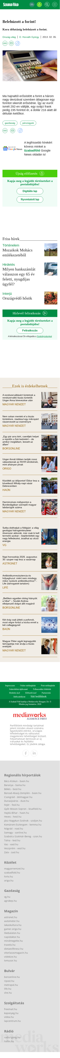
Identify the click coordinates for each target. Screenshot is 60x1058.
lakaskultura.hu (12, 925)
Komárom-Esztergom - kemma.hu (22, 824)
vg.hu (7, 896)
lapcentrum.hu (12, 1020)
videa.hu (9, 1017)
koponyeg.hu (11, 1013)
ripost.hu (9, 980)
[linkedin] (34, 753)
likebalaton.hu (12, 933)
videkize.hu (10, 956)
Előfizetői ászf (30, 693)
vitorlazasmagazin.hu (16, 952)
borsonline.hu (12, 977)
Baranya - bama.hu (14, 785)
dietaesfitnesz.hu (13, 948)
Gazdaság (10, 123)
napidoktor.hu (12, 937)
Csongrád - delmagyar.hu (18, 797)
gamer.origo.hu (12, 929)
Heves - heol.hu (12, 816)
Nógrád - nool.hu (13, 828)
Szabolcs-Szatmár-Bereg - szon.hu (23, 836)
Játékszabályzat (19, 697)
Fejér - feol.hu (12, 804)
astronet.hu (10, 917)
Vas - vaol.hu (11, 844)
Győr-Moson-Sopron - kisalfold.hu (23, 808)
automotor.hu (11, 921)
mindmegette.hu (13, 940)
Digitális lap (30, 191)
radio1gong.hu (12, 1037)
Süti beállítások (39, 696)
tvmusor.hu (10, 960)
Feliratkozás (30, 330)
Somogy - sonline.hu (15, 832)
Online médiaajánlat (28, 685)
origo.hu (8, 880)
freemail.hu (10, 1009)
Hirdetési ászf (14, 693)
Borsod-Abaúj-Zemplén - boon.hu (22, 793)
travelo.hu (9, 944)
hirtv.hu (8, 876)
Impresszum (10, 685)
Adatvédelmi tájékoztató (18, 689)
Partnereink (46, 693)
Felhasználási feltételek (42, 689)
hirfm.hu (9, 1041)
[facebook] (25, 753)
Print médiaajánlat (48, 685)
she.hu (8, 992)
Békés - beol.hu (12, 789)
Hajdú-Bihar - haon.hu (16, 812)
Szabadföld (32, 150)
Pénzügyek (28, 123)
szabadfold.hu (12, 872)
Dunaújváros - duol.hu (16, 800)
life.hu (7, 988)
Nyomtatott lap (30, 199)
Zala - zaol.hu (11, 852)
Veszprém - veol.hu (14, 848)
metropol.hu (11, 984)
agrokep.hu (10, 900)
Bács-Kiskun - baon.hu (16, 781)
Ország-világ (9, 37)
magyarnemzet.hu (14, 868)
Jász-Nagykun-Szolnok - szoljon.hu (23, 820)
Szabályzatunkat (44, 336)
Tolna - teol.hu (12, 840)
